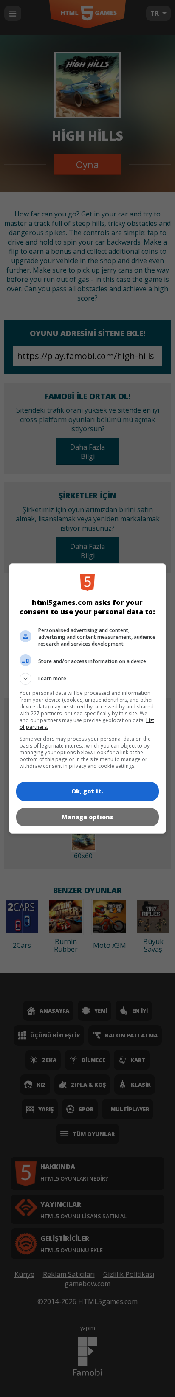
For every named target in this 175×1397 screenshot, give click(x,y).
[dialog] (88, 698)
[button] (88, 679)
